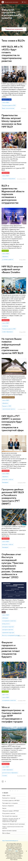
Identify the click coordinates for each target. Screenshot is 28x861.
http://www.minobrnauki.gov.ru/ (10, 840)
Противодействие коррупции (10, 816)
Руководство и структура (8, 798)
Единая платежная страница (9, 830)
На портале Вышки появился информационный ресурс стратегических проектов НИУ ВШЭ (12, 346)
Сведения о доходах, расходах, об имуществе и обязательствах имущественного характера (11, 820)
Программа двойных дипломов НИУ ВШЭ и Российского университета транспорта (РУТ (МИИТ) (13, 496)
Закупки (4, 808)
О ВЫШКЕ (5, 793)
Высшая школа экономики (11, 2)
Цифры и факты (6, 795)
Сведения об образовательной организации (13, 824)
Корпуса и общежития (8, 805)
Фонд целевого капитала (8, 813)
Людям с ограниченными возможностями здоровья (12, 827)
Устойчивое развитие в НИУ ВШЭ (10, 800)
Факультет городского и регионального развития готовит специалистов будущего (11, 649)
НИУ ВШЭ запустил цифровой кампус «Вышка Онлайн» (12, 269)
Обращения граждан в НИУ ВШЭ (10, 811)
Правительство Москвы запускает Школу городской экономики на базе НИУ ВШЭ (12, 121)
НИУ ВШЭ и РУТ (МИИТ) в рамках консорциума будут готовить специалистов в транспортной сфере (13, 423)
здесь (10, 849)
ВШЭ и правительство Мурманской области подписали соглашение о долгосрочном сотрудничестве (13, 194)
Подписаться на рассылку (14, 29)
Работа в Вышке (6, 833)
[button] (10, 791)
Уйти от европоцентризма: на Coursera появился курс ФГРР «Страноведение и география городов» (13, 714)
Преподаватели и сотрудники (10, 803)
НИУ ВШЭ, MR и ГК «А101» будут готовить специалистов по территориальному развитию (12, 53)
